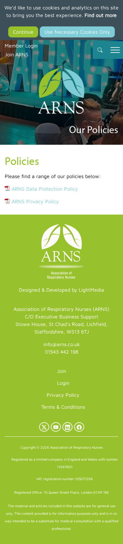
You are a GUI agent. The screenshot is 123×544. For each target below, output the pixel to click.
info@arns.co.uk (62, 344)
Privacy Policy (63, 395)
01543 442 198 (61, 352)
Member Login (21, 45)
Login (63, 383)
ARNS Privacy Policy (35, 201)
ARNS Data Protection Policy (45, 189)
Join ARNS (16, 54)
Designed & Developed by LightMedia (61, 290)
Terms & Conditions (63, 407)
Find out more (101, 15)
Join (61, 371)
